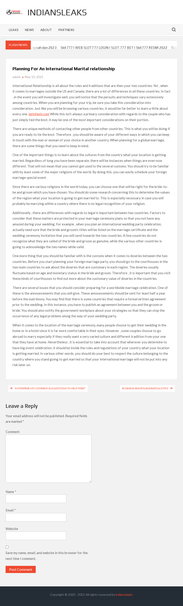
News (29, 30)
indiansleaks (57, 12)
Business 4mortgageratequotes (145, 388)
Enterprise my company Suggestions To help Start (50, 388)
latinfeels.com (39, 114)
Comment (13, 432)
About (46, 30)
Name (11, 492)
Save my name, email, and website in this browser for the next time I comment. (47, 556)
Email (11, 510)
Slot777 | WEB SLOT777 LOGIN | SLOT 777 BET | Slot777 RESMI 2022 (107, 47)
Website (12, 529)
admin (16, 77)
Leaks (14, 30)
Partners (66, 30)
